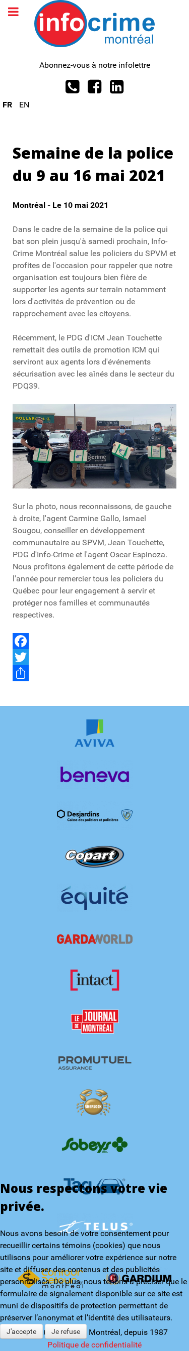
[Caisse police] (94, 815)
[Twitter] (94, 657)
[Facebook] (94, 641)
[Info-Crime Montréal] (94, 23)
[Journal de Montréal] (94, 1021)
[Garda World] (94, 939)
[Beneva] (94, 774)
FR (8, 104)
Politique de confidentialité (94, 1344)
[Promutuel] (94, 1062)
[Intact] (94, 980)
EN (24, 104)
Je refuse (65, 1331)
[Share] (94, 673)
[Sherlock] (94, 1103)
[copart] (94, 856)
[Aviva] (94, 733)
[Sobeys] (94, 1145)
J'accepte (21, 1331)
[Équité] (94, 898)
